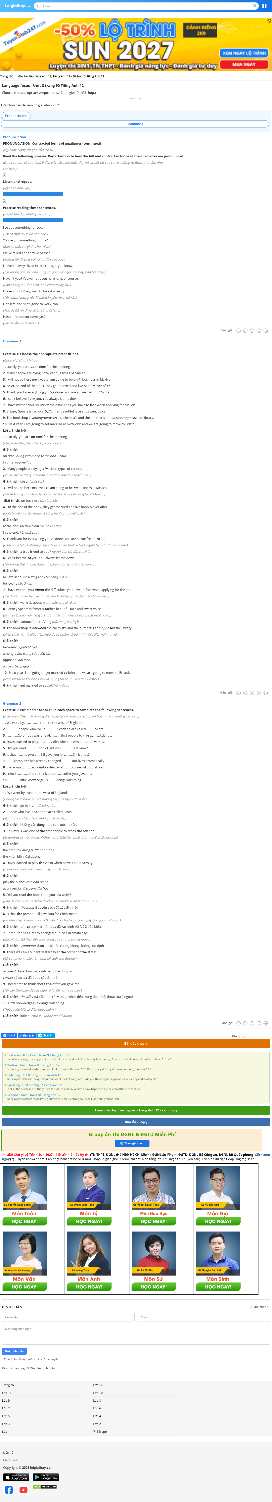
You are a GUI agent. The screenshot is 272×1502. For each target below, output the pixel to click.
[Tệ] (245, 330)
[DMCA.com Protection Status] (45, 1489)
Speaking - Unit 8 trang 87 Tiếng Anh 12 (34, 1085)
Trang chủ (9, 1385)
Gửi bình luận (14, 1351)
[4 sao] (264, 1035)
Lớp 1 (6, 1431)
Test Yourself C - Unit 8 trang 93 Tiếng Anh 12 (38, 1055)
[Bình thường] (252, 330)
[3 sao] (259, 1035)
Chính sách (10, 1460)
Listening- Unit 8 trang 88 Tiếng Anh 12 (34, 1075)
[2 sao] (254, 1035)
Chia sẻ (10, 1035)
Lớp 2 (97, 1424)
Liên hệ (8, 1452)
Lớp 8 (97, 1400)
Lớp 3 (6, 1424)
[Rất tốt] (265, 330)
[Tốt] (258, 330)
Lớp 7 (6, 1408)
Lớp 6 (97, 1408)
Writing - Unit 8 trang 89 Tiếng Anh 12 (33, 1065)
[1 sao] (250, 1035)
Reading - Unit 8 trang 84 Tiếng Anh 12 (34, 1095)
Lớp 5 (6, 1416)
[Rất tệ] (238, 330)
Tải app (102, 1431)
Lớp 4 (97, 1416)
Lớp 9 (6, 1400)
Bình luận (28, 1035)
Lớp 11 (7, 1393)
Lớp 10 (98, 1393)
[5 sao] (269, 1035)
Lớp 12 (98, 1385)
